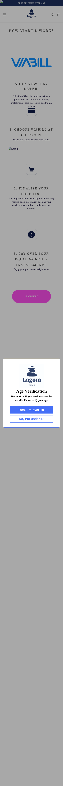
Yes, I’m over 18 (31, 410)
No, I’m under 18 (31, 419)
